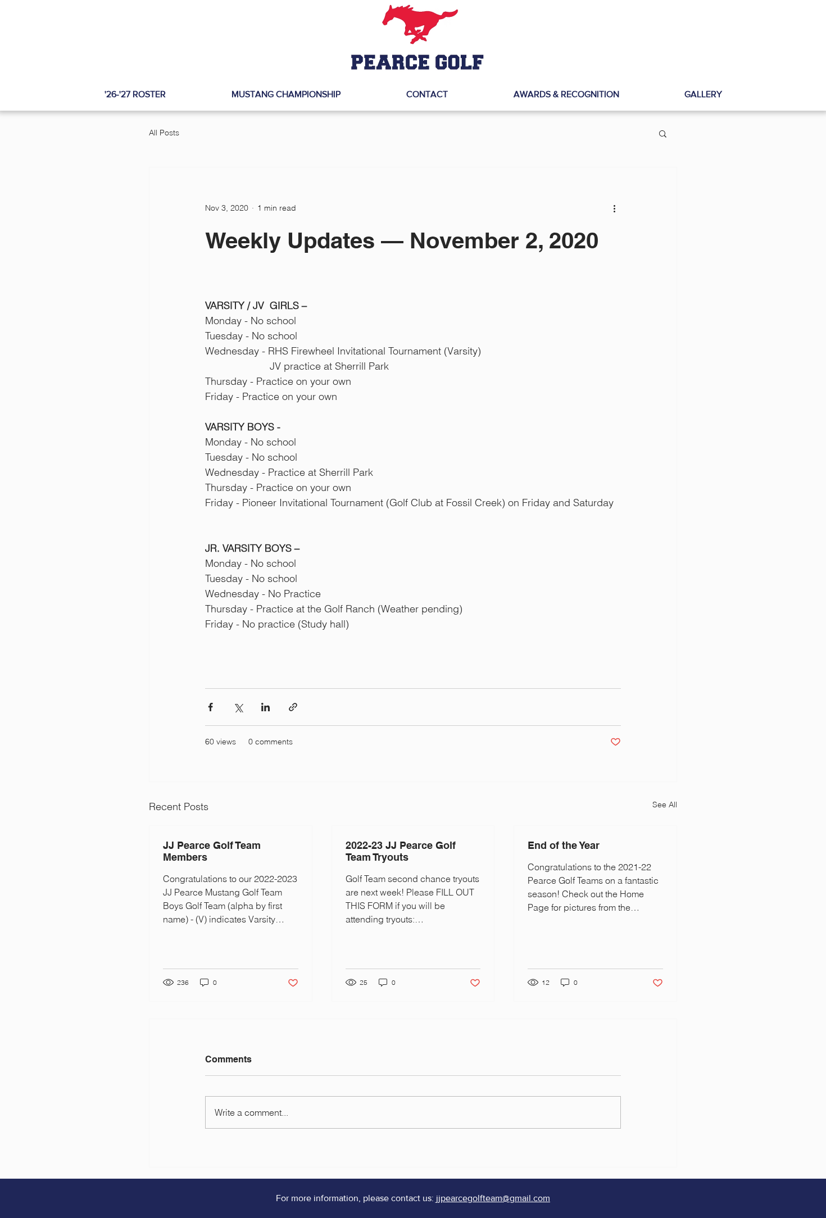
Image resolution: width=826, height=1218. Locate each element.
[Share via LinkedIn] (265, 707)
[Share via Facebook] (210, 707)
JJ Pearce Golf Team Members (212, 851)
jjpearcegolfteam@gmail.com (493, 1198)
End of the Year (564, 845)
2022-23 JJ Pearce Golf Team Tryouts (401, 851)
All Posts (164, 133)
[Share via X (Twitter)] (238, 707)
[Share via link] (293, 707)
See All (664, 804)
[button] (662, 133)
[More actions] (614, 208)
